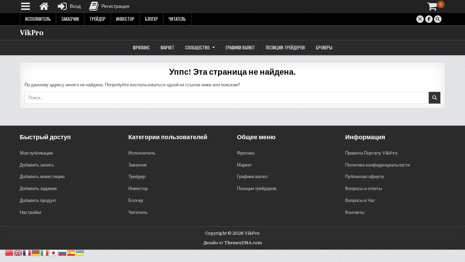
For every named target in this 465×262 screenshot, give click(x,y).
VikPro (32, 33)
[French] (27, 252)
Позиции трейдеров (285, 47)
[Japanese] (53, 252)
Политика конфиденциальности (377, 165)
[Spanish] (71, 252)
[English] (18, 252)
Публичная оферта (364, 176)
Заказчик (70, 18)
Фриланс (141, 47)
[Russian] (62, 252)
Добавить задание (38, 188)
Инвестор (125, 18)
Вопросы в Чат (360, 200)
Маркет (167, 47)
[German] (36, 252)
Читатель (177, 18)
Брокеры (324, 47)
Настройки (30, 212)
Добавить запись (37, 165)
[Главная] (44, 6)
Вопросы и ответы (363, 188)
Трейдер (98, 18)
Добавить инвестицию (42, 176)
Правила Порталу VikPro (371, 153)
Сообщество (197, 47)
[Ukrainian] (80, 252)
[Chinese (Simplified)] (9, 252)
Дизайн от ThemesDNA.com (233, 243)
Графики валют (240, 47)
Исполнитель (38, 18)
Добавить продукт (38, 200)
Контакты (354, 212)
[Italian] (45, 252)
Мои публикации (36, 153)
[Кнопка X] (420, 19)
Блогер (151, 18)
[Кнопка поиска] (438, 19)
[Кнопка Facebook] (429, 19)
